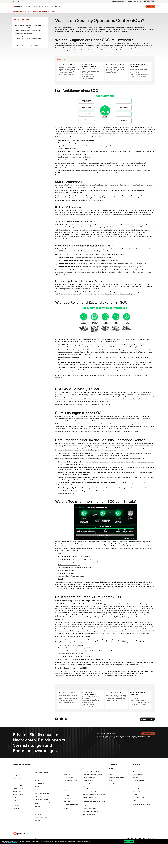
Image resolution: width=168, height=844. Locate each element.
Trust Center (24, 838)
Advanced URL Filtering (18, 788)
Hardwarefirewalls (39, 775)
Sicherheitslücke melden (138, 791)
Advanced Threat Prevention (19, 785)
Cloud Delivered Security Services (21, 782)
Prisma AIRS (15, 775)
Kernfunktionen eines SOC (22, 28)
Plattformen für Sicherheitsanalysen (69, 565)
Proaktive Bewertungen (88, 805)
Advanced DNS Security (18, 794)
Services (41, 6)
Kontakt (110, 774)
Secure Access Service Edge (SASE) (43, 793)
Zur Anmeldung (147, 733)
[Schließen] (165, 841)
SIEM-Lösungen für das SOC (23, 36)
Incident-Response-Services (89, 808)
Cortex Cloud (67, 774)
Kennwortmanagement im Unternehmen (91, 783)
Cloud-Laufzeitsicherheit (69, 783)
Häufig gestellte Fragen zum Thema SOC (26, 45)
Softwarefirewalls (39, 777)
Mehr (60, 6)
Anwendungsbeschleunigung (41, 799)
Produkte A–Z (136, 785)
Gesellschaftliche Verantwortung (116, 777)
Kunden (110, 780)
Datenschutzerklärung (12, 842)
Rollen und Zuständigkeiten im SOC (97, 375)
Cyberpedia (16, 11)
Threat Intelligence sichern (89, 814)
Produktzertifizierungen (138, 788)
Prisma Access (38, 809)
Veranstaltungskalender (138, 780)
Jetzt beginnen (150, 6)
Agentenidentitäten (87, 785)
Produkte (28, 6)
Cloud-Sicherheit (67, 771)
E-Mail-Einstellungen (137, 783)
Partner (46, 6)
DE (13, 1)
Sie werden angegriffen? (149, 1)
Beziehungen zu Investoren (115, 783)
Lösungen (34, 6)
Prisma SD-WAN (38, 814)
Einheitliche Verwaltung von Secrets (91, 791)
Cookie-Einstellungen (128, 841)
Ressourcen (129, 1)
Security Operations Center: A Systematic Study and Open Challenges (127, 633)
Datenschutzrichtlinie (102, 737)
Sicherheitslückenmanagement (67, 570)
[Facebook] (56, 719)
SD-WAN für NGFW (39, 783)
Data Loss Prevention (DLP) (66, 573)
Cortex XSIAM (67, 793)
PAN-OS (37, 786)
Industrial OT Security (18, 805)
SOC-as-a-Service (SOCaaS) (23, 33)
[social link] (128, 839)
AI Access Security (17, 778)
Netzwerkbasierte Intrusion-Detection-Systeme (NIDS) (74, 556)
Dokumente (43, 838)
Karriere (111, 771)
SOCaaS (89, 404)
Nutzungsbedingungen (34, 838)
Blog (134, 768)
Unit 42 (134, 800)
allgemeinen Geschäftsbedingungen (119, 737)
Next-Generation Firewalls (41, 772)
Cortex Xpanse (67, 801)
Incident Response (103, 163)
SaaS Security (16, 808)
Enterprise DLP (38, 806)
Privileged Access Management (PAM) (91, 771)
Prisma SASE (38, 796)
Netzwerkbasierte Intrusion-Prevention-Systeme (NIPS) (74, 559)
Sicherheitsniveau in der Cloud (70, 780)
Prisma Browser (38, 811)
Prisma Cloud (66, 785)
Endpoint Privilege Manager (89, 777)
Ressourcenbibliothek (138, 774)
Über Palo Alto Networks (114, 768)
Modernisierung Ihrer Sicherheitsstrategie (92, 811)
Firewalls (60, 579)
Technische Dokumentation (139, 797)
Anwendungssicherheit (69, 777)
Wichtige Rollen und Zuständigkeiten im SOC (27, 30)
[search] (18, 1)
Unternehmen (54, 6)
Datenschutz (16, 838)
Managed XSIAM (67, 808)
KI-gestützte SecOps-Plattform (71, 768)
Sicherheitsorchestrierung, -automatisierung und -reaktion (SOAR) (78, 562)
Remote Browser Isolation (41, 817)
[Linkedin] (61, 719)
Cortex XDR (92, 588)
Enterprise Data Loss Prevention (20, 797)
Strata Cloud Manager (40, 780)
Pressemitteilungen (113, 788)
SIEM (59, 553)
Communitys (135, 771)
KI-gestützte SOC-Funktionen (71, 790)
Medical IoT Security (17, 802)
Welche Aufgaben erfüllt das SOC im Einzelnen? (28, 25)
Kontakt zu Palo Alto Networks (118, 1)
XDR (121, 582)
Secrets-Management (88, 788)
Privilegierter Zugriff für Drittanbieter (91, 797)
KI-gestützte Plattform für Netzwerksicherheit (24, 768)
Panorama (37, 789)
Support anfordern (138, 1)
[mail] (66, 719)
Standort (111, 785)
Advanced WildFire (17, 791)
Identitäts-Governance (88, 780)
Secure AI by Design (18, 773)
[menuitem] (19, 6)
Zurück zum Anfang (146, 719)
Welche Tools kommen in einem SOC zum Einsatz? (29, 43)
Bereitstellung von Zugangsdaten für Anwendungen (94, 794)
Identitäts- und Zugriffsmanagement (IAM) (71, 576)
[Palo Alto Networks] (17, 6)
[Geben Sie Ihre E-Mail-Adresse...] (118, 734)
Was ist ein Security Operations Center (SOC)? (43, 11)
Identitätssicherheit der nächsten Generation (94, 768)
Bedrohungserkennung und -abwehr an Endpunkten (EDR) (75, 567)
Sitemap (135, 794)
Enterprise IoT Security (18, 800)
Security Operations (25, 11)
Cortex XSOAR (67, 798)
